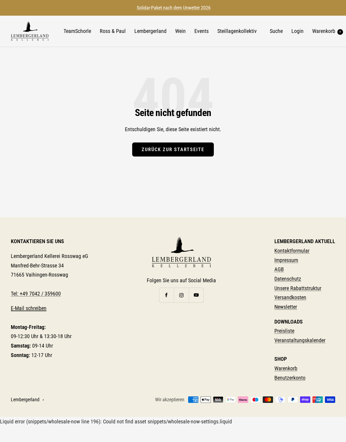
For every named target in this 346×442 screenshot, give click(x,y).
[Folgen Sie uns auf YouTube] (196, 295)
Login (297, 31)
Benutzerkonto (289, 378)
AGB (279, 269)
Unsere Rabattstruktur (297, 288)
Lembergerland (150, 31)
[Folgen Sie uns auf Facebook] (166, 295)
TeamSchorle (77, 31)
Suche (276, 31)
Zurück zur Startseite (173, 149)
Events (201, 31)
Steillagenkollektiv (237, 31)
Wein (180, 31)
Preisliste (284, 331)
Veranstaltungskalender (299, 340)
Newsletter (285, 307)
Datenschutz (287, 279)
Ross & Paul (113, 31)
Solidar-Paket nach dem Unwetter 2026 (174, 8)
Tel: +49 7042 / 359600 (36, 293)
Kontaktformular (292, 250)
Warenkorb (326, 31)
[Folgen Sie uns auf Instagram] (181, 295)
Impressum (286, 260)
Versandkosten (290, 297)
